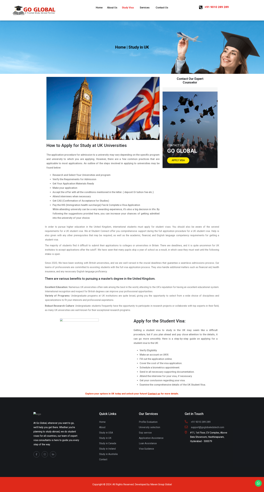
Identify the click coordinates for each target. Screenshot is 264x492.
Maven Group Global (161, 484)
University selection (149, 427)
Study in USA (106, 432)
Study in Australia (108, 454)
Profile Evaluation (148, 421)
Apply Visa (178, 160)
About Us (112, 7)
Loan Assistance (148, 443)
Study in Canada (107, 443)
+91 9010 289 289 (217, 7)
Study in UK (105, 438)
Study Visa (128, 7)
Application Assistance (151, 438)
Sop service (145, 432)
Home (99, 7)
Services (145, 7)
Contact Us (162, 7)
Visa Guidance (146, 448)
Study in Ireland (107, 448)
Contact (103, 459)
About (102, 427)
